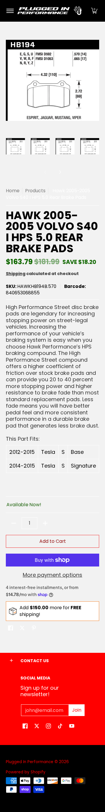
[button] (94, 11)
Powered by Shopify (26, 772)
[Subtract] (14, 523)
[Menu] (10, 11)
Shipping (15, 274)
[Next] (59, 172)
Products (35, 190)
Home (13, 190)
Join (76, 710)
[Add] (45, 523)
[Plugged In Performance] (51, 11)
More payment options (52, 575)
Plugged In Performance (29, 762)
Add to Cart (52, 541)
